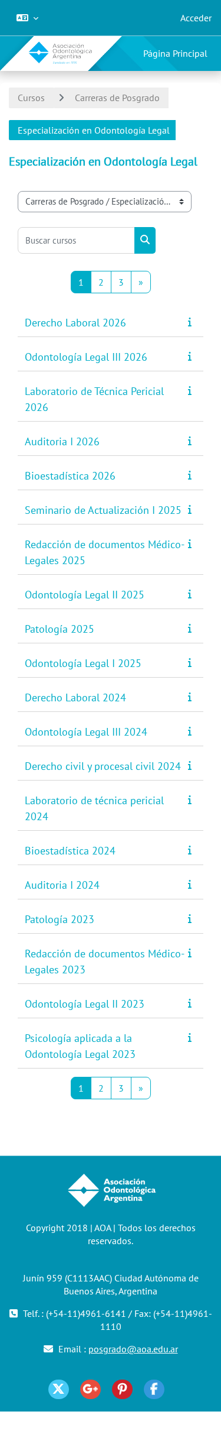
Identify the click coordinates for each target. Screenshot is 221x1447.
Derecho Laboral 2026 (75, 322)
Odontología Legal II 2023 (84, 1004)
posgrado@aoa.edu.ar (133, 1349)
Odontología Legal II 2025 (84, 594)
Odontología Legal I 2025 (83, 663)
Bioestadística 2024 (70, 850)
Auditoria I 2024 (62, 885)
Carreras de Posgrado (117, 97)
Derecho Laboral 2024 (75, 697)
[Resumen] (192, 322)
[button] (27, 17)
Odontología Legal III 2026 (86, 357)
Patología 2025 (59, 629)
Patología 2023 (59, 919)
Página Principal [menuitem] (175, 53)
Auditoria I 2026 (62, 441)
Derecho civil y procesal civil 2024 (103, 766)
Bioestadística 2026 (70, 476)
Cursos (31, 97)
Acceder (196, 18)
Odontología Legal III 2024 (86, 732)
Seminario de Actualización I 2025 (103, 510)
